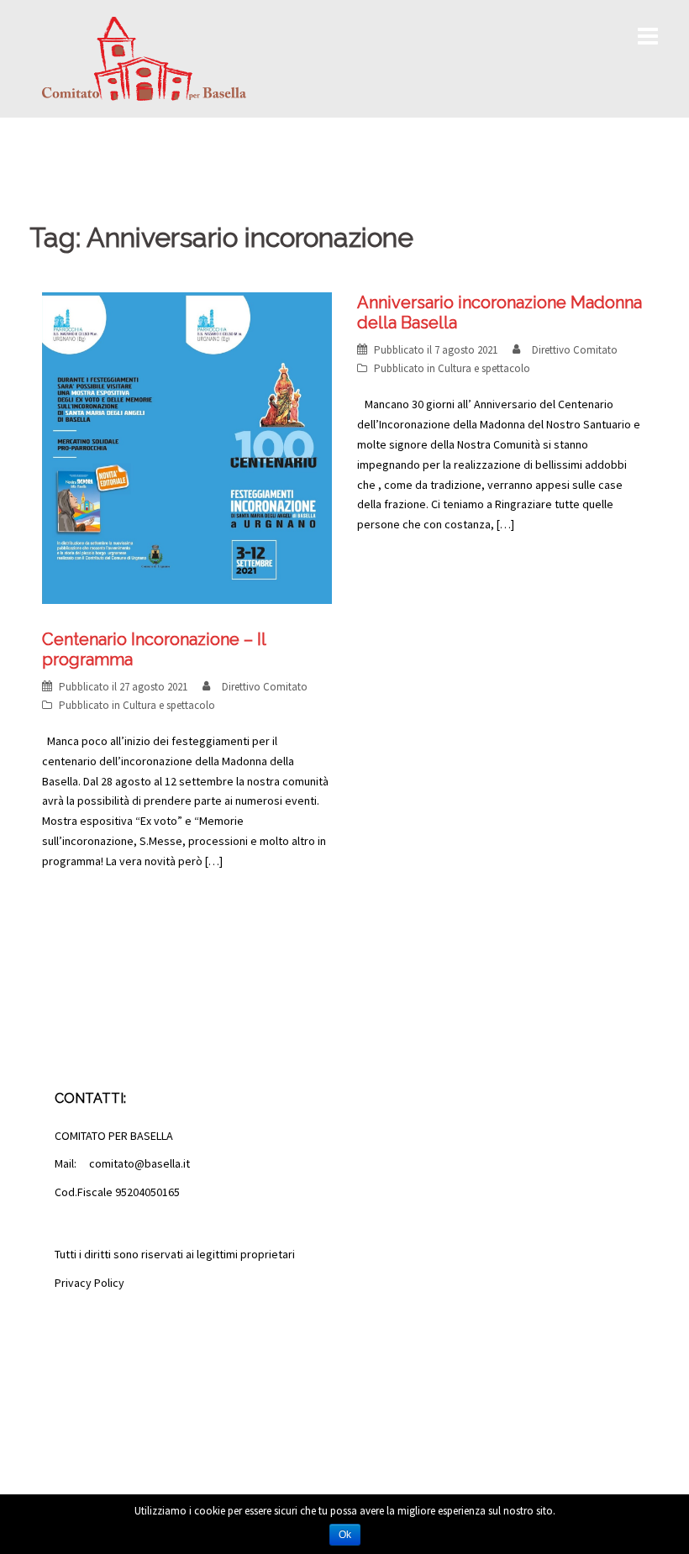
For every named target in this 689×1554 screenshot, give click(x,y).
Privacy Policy (89, 1282)
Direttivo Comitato (265, 687)
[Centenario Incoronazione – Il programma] (187, 446)
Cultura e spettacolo (169, 705)
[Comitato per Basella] (144, 57)
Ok (345, 1535)
